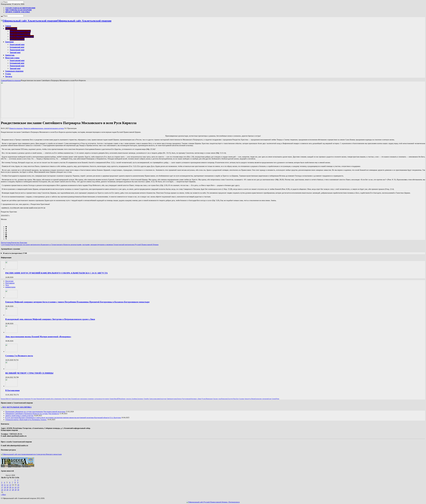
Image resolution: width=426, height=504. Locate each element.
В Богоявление (12, 390)
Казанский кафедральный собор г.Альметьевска (49, 398)
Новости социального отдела (20, 33)
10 (2, 485)
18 (5, 487)
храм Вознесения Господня (225, 398)
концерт (107, 398)
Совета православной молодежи (157, 398)
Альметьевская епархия (17, 398)
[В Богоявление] (11, 386)
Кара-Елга (236, 398)
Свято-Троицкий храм (74, 398)
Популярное (10, 283)
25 (5, 490)
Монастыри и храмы (12, 57)
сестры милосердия (99, 398)
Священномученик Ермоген (174, 398)
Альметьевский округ (17, 44)
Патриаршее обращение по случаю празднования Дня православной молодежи (35, 412)
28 (13, 490)
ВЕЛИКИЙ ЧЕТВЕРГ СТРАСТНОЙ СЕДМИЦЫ (29, 373)
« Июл (3, 494)
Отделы (8, 73)
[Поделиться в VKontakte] (6, 227)
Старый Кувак (275, 398)
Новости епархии (14, 80)
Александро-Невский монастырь (253, 398)
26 (7, 490)
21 (13, 487)
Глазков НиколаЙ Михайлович (118, 398)
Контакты (8, 76)
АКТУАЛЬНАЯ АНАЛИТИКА (19, 407)
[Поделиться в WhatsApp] (6, 233)
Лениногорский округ (17, 49)
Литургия (64, 398)
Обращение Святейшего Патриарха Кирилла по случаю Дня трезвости (32, 414)
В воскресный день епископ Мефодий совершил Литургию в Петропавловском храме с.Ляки (50, 319)
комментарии (10, 287)
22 (15, 487)
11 (5, 485)
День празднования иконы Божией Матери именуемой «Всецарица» (38, 336)
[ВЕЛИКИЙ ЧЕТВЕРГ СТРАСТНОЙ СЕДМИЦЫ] (11, 369)
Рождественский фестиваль (189, 398)
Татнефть (146, 398)
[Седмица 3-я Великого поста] (11, 351)
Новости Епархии (11, 28)
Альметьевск (27, 398)
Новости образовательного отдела (22, 36)
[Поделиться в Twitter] (6, 239)
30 (18, 490)
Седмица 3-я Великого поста (19, 356)
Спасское (215, 398)
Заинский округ (15, 52)
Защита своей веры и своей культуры (19, 416)
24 (2, 490)
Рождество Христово (14, 243)
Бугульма (33, 398)
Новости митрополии (17, 39)
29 (15, 490)
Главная (8, 26)
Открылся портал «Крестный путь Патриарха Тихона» (26, 419)
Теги (7, 285)
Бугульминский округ (17, 47)
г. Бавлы (199, 398)
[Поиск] (2, 2)
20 (10, 487)
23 (18, 487)
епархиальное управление (87, 398)
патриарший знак (266, 398)
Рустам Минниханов (207, 398)
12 (7, 485)
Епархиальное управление (14, 71)
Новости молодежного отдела (20, 31)
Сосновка (241, 398)
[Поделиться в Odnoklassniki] (6, 229)
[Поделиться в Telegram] (6, 231)
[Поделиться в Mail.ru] (6, 235)
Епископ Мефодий (6, 398)
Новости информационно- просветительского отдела (44, 128)
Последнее (9, 281)
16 (18, 485)
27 (10, 490)
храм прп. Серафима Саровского (134, 398)
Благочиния (9, 41)
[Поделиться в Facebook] (6, 237)
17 (2, 487)
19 (7, 487)
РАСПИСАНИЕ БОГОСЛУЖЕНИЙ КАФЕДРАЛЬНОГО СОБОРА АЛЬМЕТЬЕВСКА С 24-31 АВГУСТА (56, 273)
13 (10, 485)
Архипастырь (9, 55)
